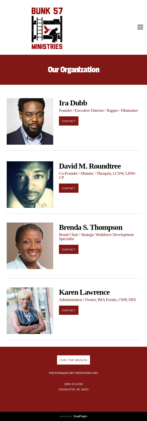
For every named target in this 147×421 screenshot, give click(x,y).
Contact (69, 121)
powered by (73, 416)
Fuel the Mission (73, 360)
